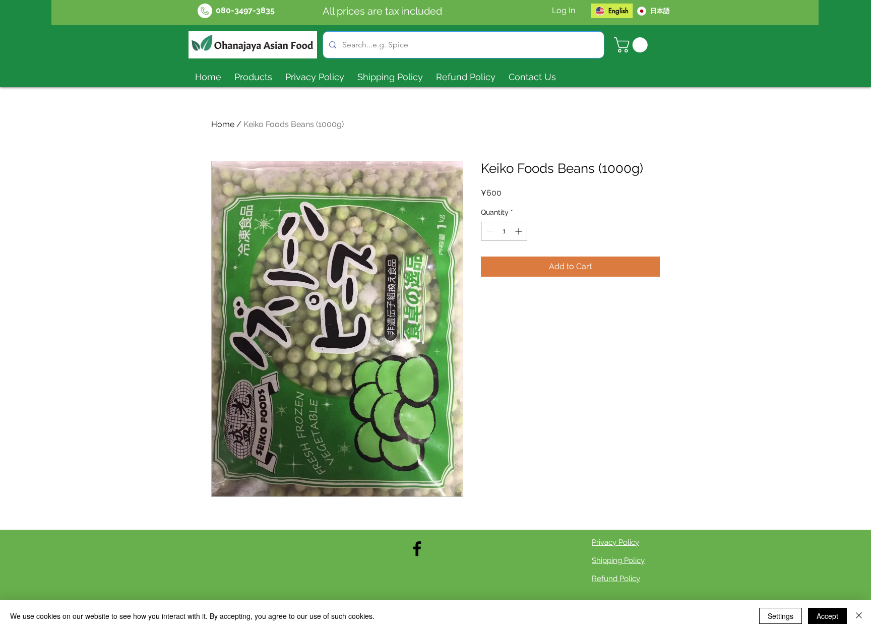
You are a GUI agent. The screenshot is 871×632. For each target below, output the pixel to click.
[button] (632, 44)
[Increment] (519, 231)
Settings (780, 616)
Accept (827, 616)
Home (222, 124)
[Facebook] (417, 548)
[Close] (859, 616)
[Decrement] (488, 231)
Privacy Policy (615, 542)
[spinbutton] (504, 231)
